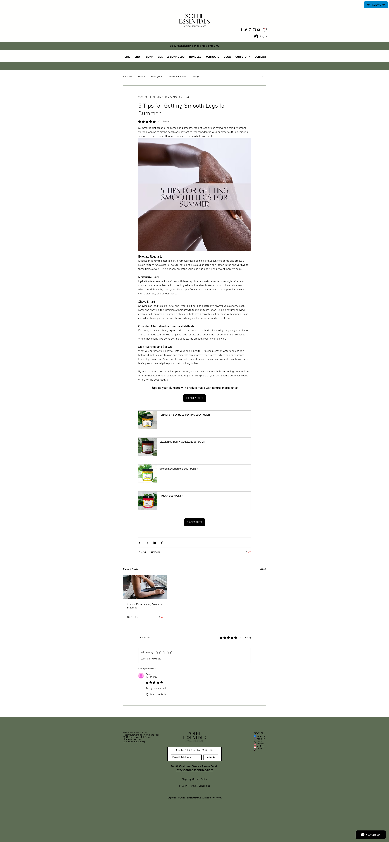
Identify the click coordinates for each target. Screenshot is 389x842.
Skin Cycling (157, 76)
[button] (265, 29)
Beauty (141, 76)
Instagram (259, 739)
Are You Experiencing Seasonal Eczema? (144, 606)
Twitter (259, 741)
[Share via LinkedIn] (154, 542)
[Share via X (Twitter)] (147, 542)
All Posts (127, 76)
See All (263, 569)
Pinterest (260, 743)
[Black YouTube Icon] (258, 29)
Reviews (376, 5)
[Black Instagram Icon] (254, 29)
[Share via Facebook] (139, 542)
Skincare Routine (177, 76)
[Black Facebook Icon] (241, 29)
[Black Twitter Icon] (246, 29)
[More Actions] (249, 676)
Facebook (259, 736)
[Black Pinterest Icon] (250, 29)
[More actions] (249, 97)
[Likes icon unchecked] (148, 694)
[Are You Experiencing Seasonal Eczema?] (145, 587)
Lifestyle (196, 76)
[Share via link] (162, 542)
